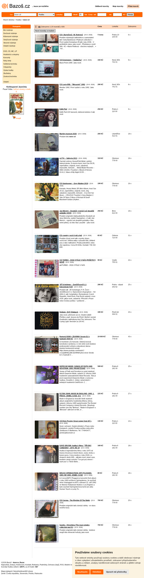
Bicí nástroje (8, 30)
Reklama (35, 565)
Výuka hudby (8, 70)
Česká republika (12, 573)
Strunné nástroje (9, 43)
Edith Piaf (63, 109)
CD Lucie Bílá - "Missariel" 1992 (72, 84)
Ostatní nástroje (9, 46)
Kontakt (28, 565)
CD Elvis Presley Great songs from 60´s (75, 421)
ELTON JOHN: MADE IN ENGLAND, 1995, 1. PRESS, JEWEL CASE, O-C (76, 395)
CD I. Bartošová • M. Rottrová (71, 35)
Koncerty (6, 58)
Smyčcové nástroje (10, 40)
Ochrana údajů (53, 565)
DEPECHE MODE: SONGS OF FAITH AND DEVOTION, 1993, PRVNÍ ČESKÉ (75, 367)
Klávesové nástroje (10, 36)
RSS (62, 565)
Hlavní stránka (8, 20)
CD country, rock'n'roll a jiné (70, 235)
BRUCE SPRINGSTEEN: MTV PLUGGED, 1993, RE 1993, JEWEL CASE (75, 474)
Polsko (31, 573)
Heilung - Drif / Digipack (68, 312)
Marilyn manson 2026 (68, 134)
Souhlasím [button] (82, 572)
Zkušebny (7, 73)
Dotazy (12, 565)
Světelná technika (10, 64)
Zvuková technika (10, 76)
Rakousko (38, 573)
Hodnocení (20, 565)
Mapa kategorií (7, 571)
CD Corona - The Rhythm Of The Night (74, 500)
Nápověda (5, 565)
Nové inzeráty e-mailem (44, 31)
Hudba (18, 20)
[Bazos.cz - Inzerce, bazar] (16, 8)
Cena (100, 26)
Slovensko (24, 573)
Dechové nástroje (10, 33)
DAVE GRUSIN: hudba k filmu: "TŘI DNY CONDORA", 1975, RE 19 (75, 447)
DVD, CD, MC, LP (10, 51)
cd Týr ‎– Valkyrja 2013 (68, 158)
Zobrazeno (132, 26)
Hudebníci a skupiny (11, 54)
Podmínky (43, 565)
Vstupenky (7, 67)
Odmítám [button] (97, 572)
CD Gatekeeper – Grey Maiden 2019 (73, 183)
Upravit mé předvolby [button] (116, 572)
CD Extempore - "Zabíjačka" (70, 60)
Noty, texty (7, 61)
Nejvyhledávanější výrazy (23, 571)
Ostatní (6, 82)
